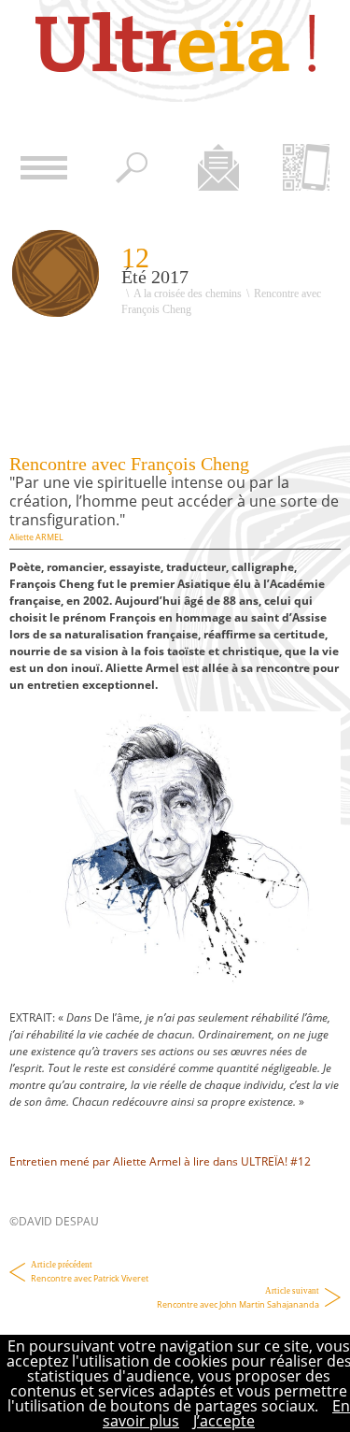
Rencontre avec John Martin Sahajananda (238, 1298)
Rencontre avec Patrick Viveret (89, 1272)
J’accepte (224, 1421)
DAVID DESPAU (59, 1221)
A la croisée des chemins (187, 293)
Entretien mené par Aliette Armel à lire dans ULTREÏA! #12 (160, 1161)
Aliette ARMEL (36, 537)
